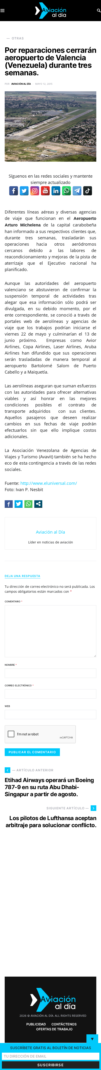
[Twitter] (24, 190)
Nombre (11, 664)
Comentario (13, 601)
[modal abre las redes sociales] (38, 503)
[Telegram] (77, 190)
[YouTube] (45, 190)
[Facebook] (13, 190)
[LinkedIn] (56, 190)
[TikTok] (87, 190)
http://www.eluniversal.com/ (48, 483)
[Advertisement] (50, 911)
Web (7, 706)
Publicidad (36, 1024)
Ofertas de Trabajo (54, 1029)
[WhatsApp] (66, 190)
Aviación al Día (21, 83)
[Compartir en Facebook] (9, 503)
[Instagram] (34, 190)
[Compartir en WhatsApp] (28, 503)
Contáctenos (64, 1024)
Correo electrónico (19, 685)
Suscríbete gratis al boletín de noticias (50, 1048)
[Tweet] (19, 503)
